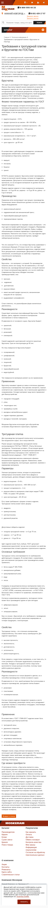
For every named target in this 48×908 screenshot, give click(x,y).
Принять (24, 902)
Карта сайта (7, 872)
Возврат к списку (9, 816)
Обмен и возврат (33, 839)
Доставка (29, 837)
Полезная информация (19, 37)
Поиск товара (7, 844)
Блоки (4, 837)
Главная (6, 37)
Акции (4, 864)
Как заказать (31, 832)
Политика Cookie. (23, 896)
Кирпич (5, 834)
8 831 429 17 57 (37, 13)
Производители (8, 832)
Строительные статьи (11, 874)
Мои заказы (30, 844)
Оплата (29, 834)
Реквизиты (6, 869)
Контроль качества (33, 842)
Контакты (5, 867)
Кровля (5, 842)
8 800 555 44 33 (27, 8)
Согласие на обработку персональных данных (35, 853)
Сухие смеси (7, 839)
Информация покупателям (31, 848)
